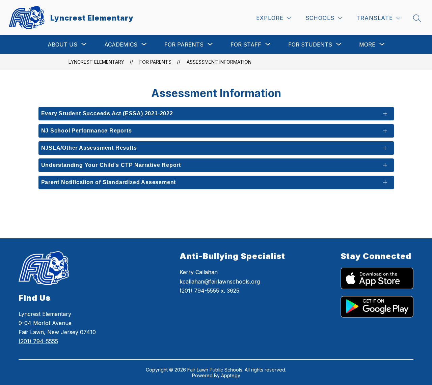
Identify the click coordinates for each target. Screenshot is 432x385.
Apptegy (230, 375)
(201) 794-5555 (38, 341)
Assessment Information (219, 62)
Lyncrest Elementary (96, 62)
